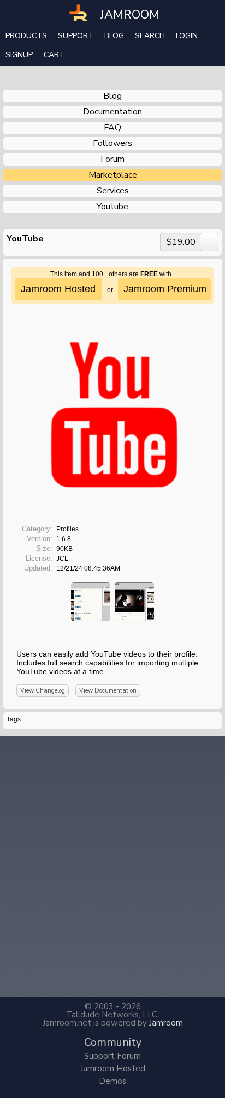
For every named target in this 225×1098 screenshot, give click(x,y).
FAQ (112, 128)
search (150, 36)
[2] (99, 633)
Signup (19, 55)
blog (112, 96)
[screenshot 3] (134, 601)
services (113, 191)
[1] (95, 633)
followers (112, 143)
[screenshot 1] (90, 601)
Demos (112, 1081)
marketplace (112, 175)
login (187, 36)
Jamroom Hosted (112, 1068)
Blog (114, 36)
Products (26, 36)
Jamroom (166, 1022)
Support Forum (112, 1056)
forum (112, 159)
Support (75, 36)
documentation (112, 112)
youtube (112, 207)
